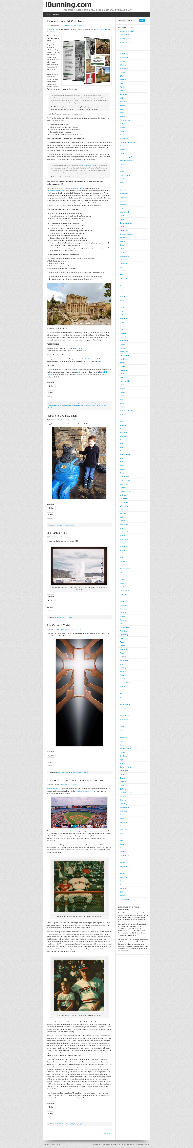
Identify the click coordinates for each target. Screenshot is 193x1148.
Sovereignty (124, 771)
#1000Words (124, 54)
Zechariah (123, 896)
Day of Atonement (126, 223)
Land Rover (123, 484)
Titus (121, 833)
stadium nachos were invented (86, 791)
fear (121, 285)
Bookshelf (123, 164)
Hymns (122, 396)
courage (122, 201)
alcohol (122, 109)
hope (121, 377)
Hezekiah (123, 359)
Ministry (122, 535)
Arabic (122, 131)
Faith (121, 274)
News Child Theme (112, 1144)
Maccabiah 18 (124, 513)
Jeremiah (123, 429)
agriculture (123, 102)
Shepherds (123, 756)
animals (122, 116)
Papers (56, 14)
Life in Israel (124, 502)
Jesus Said (123, 436)
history (122, 363)
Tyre (121, 848)
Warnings (123, 862)
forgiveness (123, 296)
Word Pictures (52, 408)
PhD (121, 624)
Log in (147, 1144)
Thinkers (85, 772)
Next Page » (108, 1133)
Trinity (122, 844)
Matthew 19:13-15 (125, 42)
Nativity (122, 561)
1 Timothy (123, 65)
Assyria (122, 146)
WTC (121, 884)
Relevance (123, 708)
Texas (122, 815)
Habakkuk (123, 333)
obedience (123, 583)
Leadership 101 (125, 491)
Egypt (122, 252)
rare (121, 697)
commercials (74, 403)
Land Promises (125, 480)
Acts (78, 372)
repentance (123, 712)
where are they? (125, 870)
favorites (86, 403)
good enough (124, 318)
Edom (122, 249)
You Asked (123, 888)
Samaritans (87, 405)
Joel (121, 447)
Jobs (121, 443)
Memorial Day (124, 524)
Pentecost (123, 620)
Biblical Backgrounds (127, 160)
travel (122, 840)
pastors (122, 616)
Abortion (122, 87)
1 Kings (122, 61)
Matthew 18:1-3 (125, 46)
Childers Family (125, 175)
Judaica (122, 469)
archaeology (67, 403)
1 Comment (74, 784)
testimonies (123, 811)
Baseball (64, 1124)
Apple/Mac (123, 127)
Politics (122, 646)
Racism (122, 693)
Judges (122, 473)
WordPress (140, 1144)
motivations (123, 546)
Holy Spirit (123, 370)
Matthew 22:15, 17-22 (127, 31)
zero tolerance (124, 899)
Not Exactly (124, 576)
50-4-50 (59, 1124)
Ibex (121, 399)
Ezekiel (122, 271)
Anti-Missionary (125, 120)
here (80, 348)
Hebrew (122, 344)
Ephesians (123, 260)
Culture (81, 403)
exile (121, 267)
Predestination (124, 660)
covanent (123, 204)
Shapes (122, 752)
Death (122, 227)
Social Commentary (126, 767)
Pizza (122, 642)
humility (122, 388)
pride (121, 664)
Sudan (122, 785)
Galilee (122, 307)
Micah (122, 528)
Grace (122, 326)
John (121, 451)
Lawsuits (123, 488)
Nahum (122, 554)
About (47, 14)
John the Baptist (125, 454)
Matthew (122, 521)
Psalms (122, 675)
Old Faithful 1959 (57, 532)
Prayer (122, 653)
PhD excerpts (124, 627)
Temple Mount (124, 807)
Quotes (122, 686)
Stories (122, 774)
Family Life (60, 525)
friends (122, 300)
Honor (122, 374)
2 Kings (122, 72)
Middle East (124, 532)
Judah (122, 465)
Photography (65, 405)
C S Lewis (123, 168)
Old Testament (124, 590)
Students (92, 405)
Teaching (98, 405)
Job (121, 440)
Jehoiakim (123, 425)
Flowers (122, 293)
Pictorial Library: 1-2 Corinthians (65, 21)
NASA (122, 557)
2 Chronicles (124, 69)
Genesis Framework (128, 1144)
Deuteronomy (124, 230)
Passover (123, 612)
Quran (122, 690)
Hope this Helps (125, 381)
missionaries (124, 539)
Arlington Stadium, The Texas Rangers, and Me (75, 780)
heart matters (124, 340)
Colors (122, 186)
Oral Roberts (124, 594)
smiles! (122, 763)
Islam (122, 418)
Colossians (123, 190)
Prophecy (123, 668)
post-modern (124, 649)
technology (104, 405)
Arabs (122, 135)
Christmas (123, 179)
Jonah (122, 458)
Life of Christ (71, 772)
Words (122, 881)
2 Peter (122, 76)
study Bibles (79, 188)
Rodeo (122, 726)
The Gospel (123, 822)
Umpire (122, 851)
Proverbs (123, 671)
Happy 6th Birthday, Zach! (62, 415)
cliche (122, 182)
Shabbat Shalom (125, 748)
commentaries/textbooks (55, 190)
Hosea (122, 385)
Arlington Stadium (52, 788)
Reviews (80, 405)
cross (58, 772)
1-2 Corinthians (102, 29)
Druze (122, 245)
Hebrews (123, 348)
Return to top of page (52, 1144)
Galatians (123, 304)
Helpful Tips (92, 403)
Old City (122, 587)
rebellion (122, 701)
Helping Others (100, 403)
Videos (122, 859)
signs (121, 760)
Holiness (123, 366)
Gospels (122, 322)
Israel (122, 421)
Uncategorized (124, 855)
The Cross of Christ (58, 625)
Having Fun (123, 337)
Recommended (73, 405)
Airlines (122, 105)
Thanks (122, 818)
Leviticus (123, 495)
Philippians (123, 631)
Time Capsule (68, 617)
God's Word (123, 315)
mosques (123, 543)
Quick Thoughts (125, 682)
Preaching (123, 657)
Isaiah (122, 414)
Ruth (121, 730)
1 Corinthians (124, 57)
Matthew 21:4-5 (125, 35)
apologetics (60, 403)
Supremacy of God (126, 793)
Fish (121, 289)
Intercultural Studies (126, 410)
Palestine (123, 598)
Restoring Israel (125, 715)
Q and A (122, 679)
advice (122, 98)
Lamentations (124, 476)
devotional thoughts (126, 234)
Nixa (121, 572)
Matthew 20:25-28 (125, 38)
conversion (123, 197)
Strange (122, 778)
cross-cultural (124, 212)
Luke (121, 510)
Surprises (123, 796)
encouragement (125, 256)
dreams (122, 241)
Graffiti (122, 329)
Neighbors (123, 565)
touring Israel (124, 837)
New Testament (125, 568)
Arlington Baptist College (128, 142)
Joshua (122, 462)
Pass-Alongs (57, 405)
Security (122, 745)
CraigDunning (65, 25)
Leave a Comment (78, 25)
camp (122, 171)
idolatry (122, 403)
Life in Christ (64, 772)
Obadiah (122, 579)
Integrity (122, 407)
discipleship (124, 238)
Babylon (122, 149)
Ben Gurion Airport (126, 157)
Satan (122, 741)
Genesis (122, 311)
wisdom (122, 873)
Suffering (123, 789)
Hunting (122, 392)
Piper (121, 638)
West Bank (123, 866)
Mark (121, 517)
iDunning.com (96, 6)
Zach (72, 525)
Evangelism (124, 263)
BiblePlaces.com (52, 29)
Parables (123, 605)
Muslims (122, 550)
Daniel (122, 219)
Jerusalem (123, 432)
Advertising (123, 94)
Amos (122, 113)
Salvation (123, 734)
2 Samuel (123, 80)
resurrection (124, 719)
